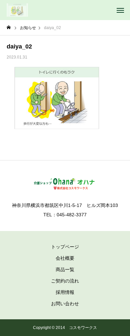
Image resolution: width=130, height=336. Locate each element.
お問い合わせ (65, 303)
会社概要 (65, 258)
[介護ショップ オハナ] (17, 10)
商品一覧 (65, 269)
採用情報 (65, 292)
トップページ (65, 246)
